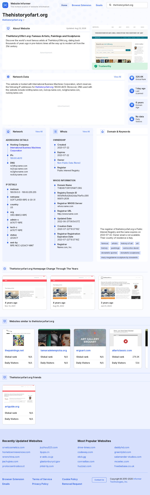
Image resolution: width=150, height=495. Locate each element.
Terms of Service (42, 479)
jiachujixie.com (10, 461)
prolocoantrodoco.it (13, 466)
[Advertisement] (46, 60)
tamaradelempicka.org (54, 350)
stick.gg (82, 456)
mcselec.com (121, 461)
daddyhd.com (121, 447)
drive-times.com (86, 447)
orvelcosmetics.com (13, 447)
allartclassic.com (122, 350)
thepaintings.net (14, 350)
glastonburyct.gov (50, 461)
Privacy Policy (40, 483)
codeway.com (85, 452)
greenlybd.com (122, 452)
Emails (99, 5)
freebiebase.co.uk (124, 466)
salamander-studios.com (127, 456)
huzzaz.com (84, 466)
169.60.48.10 (16, 158)
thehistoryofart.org (12, 20)
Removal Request (72, 483)
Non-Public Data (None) (69, 163)
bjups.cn (44, 452)
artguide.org (12, 406)
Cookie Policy (70, 479)
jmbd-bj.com (47, 466)
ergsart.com (83, 350)
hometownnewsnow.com (16, 452)
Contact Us (99, 480)
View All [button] (117, 77)
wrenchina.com (10, 456)
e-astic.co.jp (46, 456)
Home (64, 5)
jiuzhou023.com (49, 447)
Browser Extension (81, 5)
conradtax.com (86, 461)
